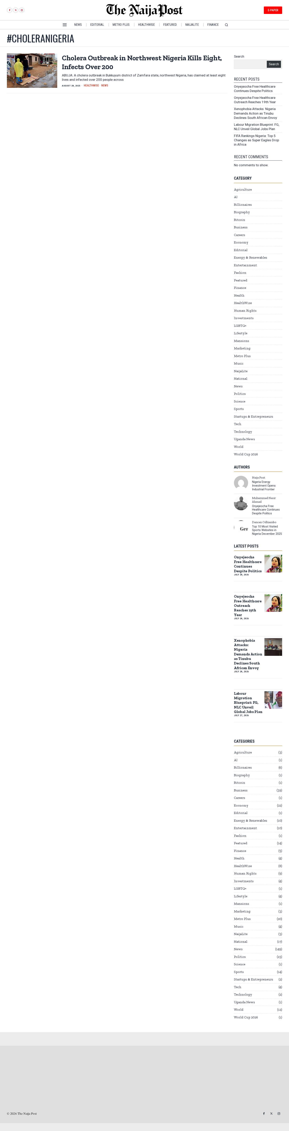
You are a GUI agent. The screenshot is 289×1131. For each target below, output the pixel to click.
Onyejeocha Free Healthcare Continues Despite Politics (266, 509)
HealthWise (91, 85)
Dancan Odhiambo (264, 522)
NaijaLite (241, 371)
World (238, 447)
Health (239, 295)
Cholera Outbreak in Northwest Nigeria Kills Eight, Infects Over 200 (142, 62)
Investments (244, 318)
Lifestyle (240, 333)
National (240, 378)
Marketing (242, 348)
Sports (239, 409)
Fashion (240, 273)
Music (238, 363)
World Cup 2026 (246, 454)
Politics (240, 394)
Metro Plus (242, 356)
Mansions (241, 341)
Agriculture (243, 189)
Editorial (241, 250)
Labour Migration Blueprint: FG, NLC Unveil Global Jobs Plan (248, 702)
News (104, 85)
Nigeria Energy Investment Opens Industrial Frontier (264, 485)
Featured (240, 280)
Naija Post (258, 477)
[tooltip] (9, 10)
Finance (240, 288)
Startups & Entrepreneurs (253, 416)
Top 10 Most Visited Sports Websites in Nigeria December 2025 (267, 530)
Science (239, 401)
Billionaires (243, 205)
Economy (241, 242)
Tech (237, 424)
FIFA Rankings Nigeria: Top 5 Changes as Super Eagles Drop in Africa (256, 140)
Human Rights (245, 310)
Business (241, 227)
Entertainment (245, 265)
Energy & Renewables (250, 257)
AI (235, 197)
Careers (239, 235)
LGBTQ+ (240, 326)
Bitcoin (239, 220)
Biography (242, 212)
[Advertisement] (144, 1081)
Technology (243, 432)
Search (239, 56)
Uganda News (244, 439)
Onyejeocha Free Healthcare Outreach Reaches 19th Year (248, 605)
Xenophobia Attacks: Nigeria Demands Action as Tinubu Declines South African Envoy (255, 113)
